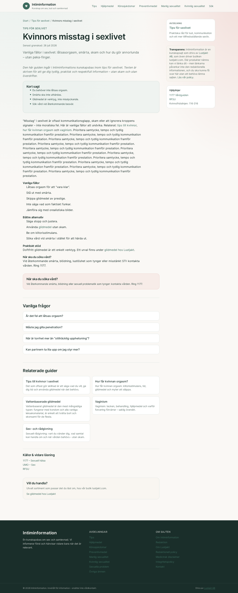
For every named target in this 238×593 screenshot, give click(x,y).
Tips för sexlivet (40, 20)
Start (25, 20)
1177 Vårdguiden (178, 95)
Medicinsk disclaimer (167, 556)
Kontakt (160, 566)
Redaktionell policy (166, 551)
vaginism (66, 130)
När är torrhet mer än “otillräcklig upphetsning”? (57, 338)
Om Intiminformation (167, 537)
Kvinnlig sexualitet (195, 6)
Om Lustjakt (163, 547)
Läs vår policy (185, 77)
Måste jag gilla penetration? (44, 327)
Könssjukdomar (126, 6)
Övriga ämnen (97, 571)
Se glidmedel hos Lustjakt (41, 493)
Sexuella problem (99, 566)
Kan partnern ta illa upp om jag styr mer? (53, 349)
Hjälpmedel (107, 6)
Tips (94, 6)
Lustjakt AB (209, 588)
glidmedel (45, 227)
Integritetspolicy (165, 561)
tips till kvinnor (127, 125)
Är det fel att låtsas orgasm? (44, 316)
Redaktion (161, 542)
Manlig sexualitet (170, 6)
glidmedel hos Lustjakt (119, 250)
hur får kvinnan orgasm (38, 130)
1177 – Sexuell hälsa (34, 460)
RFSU (26, 468)
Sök (211, 6)
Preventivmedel (148, 6)
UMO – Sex (29, 464)
